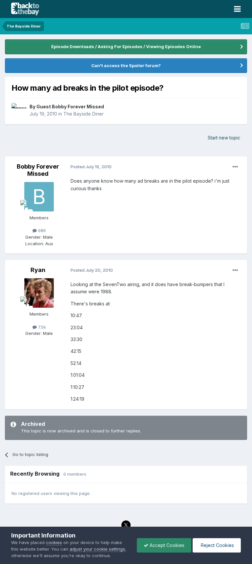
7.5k (41, 327)
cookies (54, 542)
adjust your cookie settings (97, 549)
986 (41, 230)
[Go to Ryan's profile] (39, 293)
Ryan (38, 269)
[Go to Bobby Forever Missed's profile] (39, 196)
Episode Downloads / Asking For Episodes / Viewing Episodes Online (126, 46)
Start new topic (224, 137)
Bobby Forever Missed (38, 170)
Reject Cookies (217, 545)
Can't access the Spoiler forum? (126, 65)
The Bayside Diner (83, 114)
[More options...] (235, 167)
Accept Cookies (166, 545)
